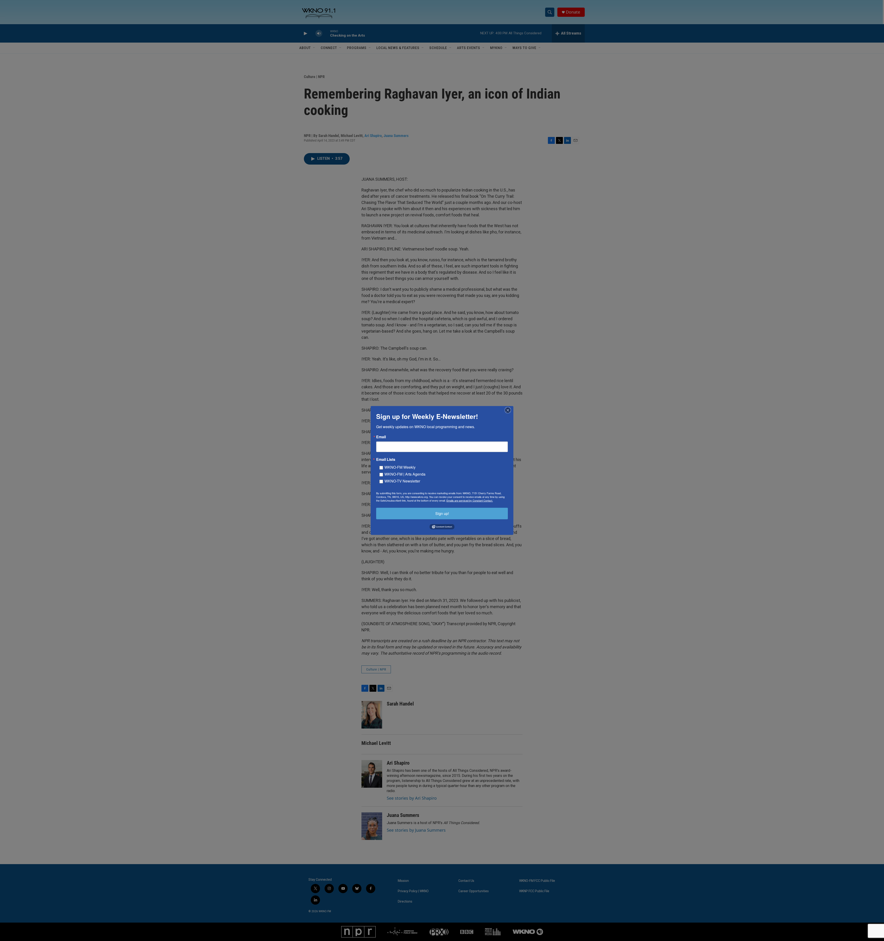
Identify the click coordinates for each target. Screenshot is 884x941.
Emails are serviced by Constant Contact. (469, 500)
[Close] (509, 410)
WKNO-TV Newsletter (402, 481)
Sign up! (442, 513)
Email (381, 437)
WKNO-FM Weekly (400, 467)
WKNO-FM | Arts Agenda (404, 474)
